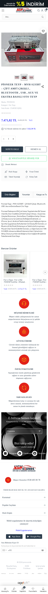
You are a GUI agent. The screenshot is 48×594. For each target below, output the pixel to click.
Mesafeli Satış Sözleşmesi (11, 567)
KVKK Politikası (26, 567)
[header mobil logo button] (24, 10)
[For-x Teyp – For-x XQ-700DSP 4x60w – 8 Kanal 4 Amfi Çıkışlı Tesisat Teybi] (15, 266)
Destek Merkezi (11, 164)
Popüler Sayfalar (9, 505)
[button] (4, 49)
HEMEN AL (36, 149)
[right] (45, 272)
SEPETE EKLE (12, 149)
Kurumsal (6, 497)
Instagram (13, 453)
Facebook (27, 453)
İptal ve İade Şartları (40, 567)
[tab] (10, 194)
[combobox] (4, 550)
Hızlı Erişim (7, 513)
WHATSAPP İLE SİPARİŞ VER (25, 158)
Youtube (41, 453)
